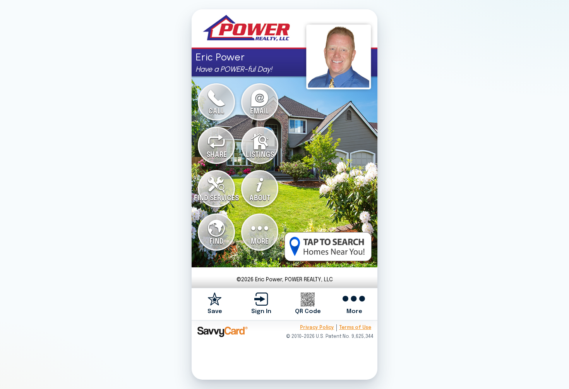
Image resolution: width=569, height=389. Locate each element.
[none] (215, 304)
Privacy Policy (317, 327)
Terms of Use (355, 327)
